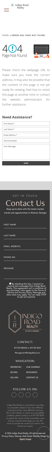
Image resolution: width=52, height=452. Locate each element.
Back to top (44, 433)
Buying (13, 372)
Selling (14, 377)
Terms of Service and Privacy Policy (26, 291)
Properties (15, 367)
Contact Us (32, 377)
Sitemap (18, 436)
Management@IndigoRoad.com (27, 353)
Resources (31, 372)
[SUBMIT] (44, 272)
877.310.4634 (38, 415)
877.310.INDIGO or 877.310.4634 (27, 348)
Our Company (33, 367)
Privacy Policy (7, 436)
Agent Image (25, 439)
